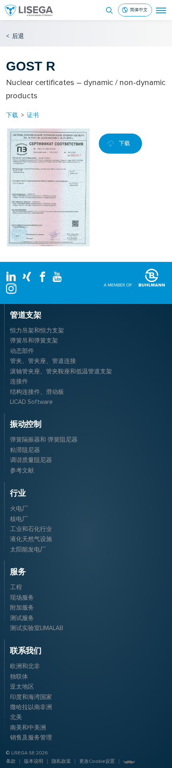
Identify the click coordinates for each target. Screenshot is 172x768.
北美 (16, 717)
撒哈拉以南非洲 (31, 707)
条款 (11, 761)
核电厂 (19, 519)
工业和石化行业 (31, 529)
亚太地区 (22, 686)
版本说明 (33, 761)
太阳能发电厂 (28, 549)
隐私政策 (61, 761)
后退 (15, 36)
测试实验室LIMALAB (36, 628)
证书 (33, 114)
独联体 (19, 676)
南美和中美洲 (28, 727)
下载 (12, 114)
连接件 (19, 381)
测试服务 (22, 618)
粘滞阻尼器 (25, 450)
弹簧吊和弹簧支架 (34, 340)
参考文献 (22, 470)
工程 (16, 587)
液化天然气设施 (31, 539)
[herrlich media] (129, 762)
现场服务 (22, 597)
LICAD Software (31, 401)
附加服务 (22, 607)
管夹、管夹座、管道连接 (43, 361)
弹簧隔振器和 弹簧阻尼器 (44, 439)
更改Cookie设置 (97, 761)
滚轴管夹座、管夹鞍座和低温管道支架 (61, 371)
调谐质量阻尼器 (31, 460)
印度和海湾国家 (31, 697)
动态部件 (22, 351)
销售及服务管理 (31, 737)
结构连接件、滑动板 (37, 391)
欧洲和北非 (25, 666)
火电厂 (19, 508)
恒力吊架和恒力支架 (37, 330)
